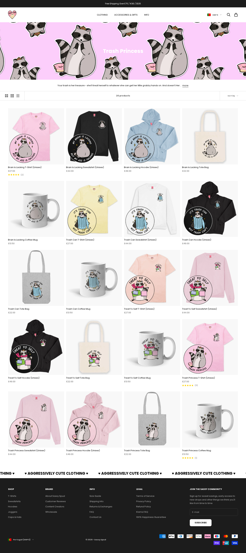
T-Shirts (12, 496)
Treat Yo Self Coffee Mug (137, 377)
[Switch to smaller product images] (12, 95)
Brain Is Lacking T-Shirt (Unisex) (25, 167)
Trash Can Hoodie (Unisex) (196, 239)
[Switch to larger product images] (6, 95)
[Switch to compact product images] (17, 95)
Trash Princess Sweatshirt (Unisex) (26, 450)
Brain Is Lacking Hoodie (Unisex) (141, 167)
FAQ (92, 512)
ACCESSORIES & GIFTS (126, 14)
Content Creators (54, 506)
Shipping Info (97, 501)
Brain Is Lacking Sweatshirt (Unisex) (85, 167)
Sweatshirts (14, 501)
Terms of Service (145, 496)
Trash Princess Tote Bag (137, 450)
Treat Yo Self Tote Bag (78, 377)
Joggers (12, 512)
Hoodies (12, 506)
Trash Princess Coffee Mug (196, 450)
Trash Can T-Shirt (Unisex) (80, 239)
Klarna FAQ (142, 512)
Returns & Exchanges (101, 506)
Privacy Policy (143, 501)
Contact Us (95, 517)
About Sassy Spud (55, 496)
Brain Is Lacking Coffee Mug (23, 239)
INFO (146, 14)
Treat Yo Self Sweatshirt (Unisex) (199, 308)
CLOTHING (102, 14)
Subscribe (201, 522)
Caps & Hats (14, 517)
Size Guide (95, 496)
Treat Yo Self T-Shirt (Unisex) (139, 308)
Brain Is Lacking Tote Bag (195, 167)
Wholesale (51, 512)
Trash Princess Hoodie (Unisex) (83, 450)
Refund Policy (143, 506)
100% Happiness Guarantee (151, 517)
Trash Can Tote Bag (18, 308)
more (185, 85)
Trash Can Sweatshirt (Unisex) (140, 239)
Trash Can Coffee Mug (78, 308)
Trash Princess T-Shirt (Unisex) (198, 377)
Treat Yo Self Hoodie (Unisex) (23, 377)
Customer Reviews (55, 501)
